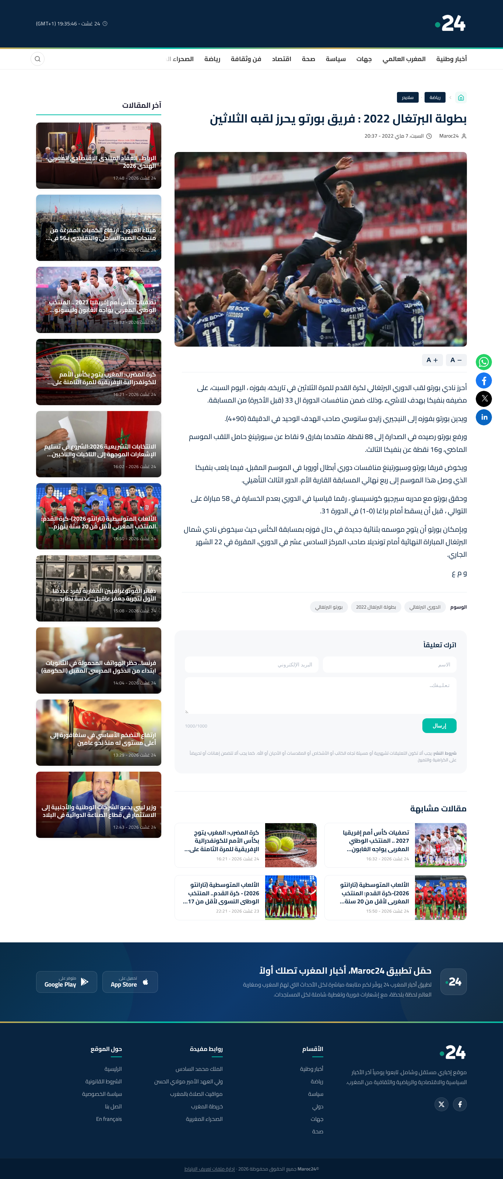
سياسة (336, 59)
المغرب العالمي (404, 59)
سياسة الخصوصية (102, 1094)
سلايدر (408, 97)
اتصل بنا (113, 1106)
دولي (317, 1106)
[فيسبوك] (460, 1104)
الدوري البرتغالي (425, 606)
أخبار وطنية (451, 59)
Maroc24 (449, 136)
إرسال (439, 726)
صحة (308, 59)
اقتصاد (281, 59)
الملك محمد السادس (199, 1069)
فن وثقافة (246, 59)
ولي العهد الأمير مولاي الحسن (188, 1081)
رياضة (212, 59)
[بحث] (38, 59)
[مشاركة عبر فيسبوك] (484, 380)
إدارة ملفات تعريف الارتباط (209, 1168)
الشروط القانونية (103, 1081)
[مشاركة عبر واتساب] (484, 362)
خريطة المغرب (206, 1106)
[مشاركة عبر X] (484, 399)
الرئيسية (113, 1069)
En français (109, 1119)
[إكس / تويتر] (442, 1104)
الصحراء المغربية (171, 59)
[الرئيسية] (461, 97)
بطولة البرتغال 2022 (376, 606)
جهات (364, 59)
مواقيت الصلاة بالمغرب (196, 1094)
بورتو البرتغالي (329, 606)
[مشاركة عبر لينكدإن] (484, 417)
